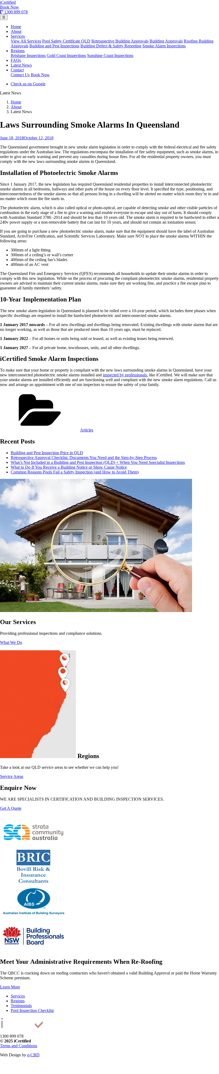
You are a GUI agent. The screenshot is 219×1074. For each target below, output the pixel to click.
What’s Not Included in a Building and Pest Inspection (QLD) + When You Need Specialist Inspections (98, 462)
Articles (86, 430)
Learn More (10, 987)
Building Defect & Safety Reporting (110, 46)
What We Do (11, 642)
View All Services (26, 41)
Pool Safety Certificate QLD (66, 41)
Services (18, 36)
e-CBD (33, 1055)
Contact (17, 70)
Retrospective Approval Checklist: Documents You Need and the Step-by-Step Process (84, 457)
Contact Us (20, 74)
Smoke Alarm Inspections (164, 46)
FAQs (16, 60)
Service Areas (11, 776)
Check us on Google (28, 84)
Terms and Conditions (18, 1046)
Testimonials (21, 1005)
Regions (18, 50)
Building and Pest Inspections (54, 46)
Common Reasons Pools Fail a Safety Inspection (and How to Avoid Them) (75, 472)
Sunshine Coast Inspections (110, 55)
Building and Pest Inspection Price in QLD (47, 452)
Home (16, 26)
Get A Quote (10, 808)
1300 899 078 (15, 12)
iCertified (8, 2)
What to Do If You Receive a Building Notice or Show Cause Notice (69, 467)
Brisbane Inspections (28, 55)
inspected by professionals (125, 375)
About (16, 31)
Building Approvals (166, 41)
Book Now (9, 7)
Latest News (21, 65)
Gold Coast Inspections (66, 55)
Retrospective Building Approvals (119, 41)
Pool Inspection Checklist (32, 1010)
